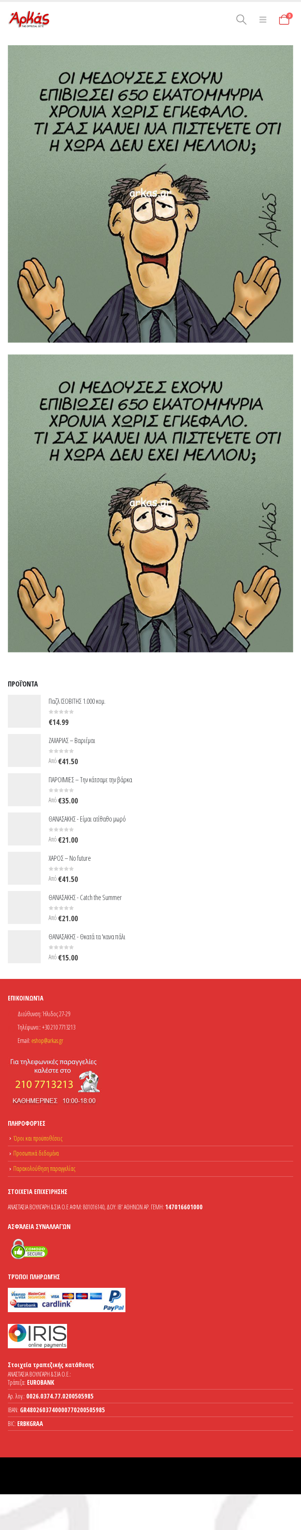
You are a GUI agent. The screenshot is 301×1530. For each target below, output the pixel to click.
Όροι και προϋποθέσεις (37, 1138)
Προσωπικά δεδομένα (36, 1153)
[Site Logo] (29, 19)
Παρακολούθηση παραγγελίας (44, 1168)
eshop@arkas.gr (47, 1040)
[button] (241, 20)
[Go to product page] (24, 711)
